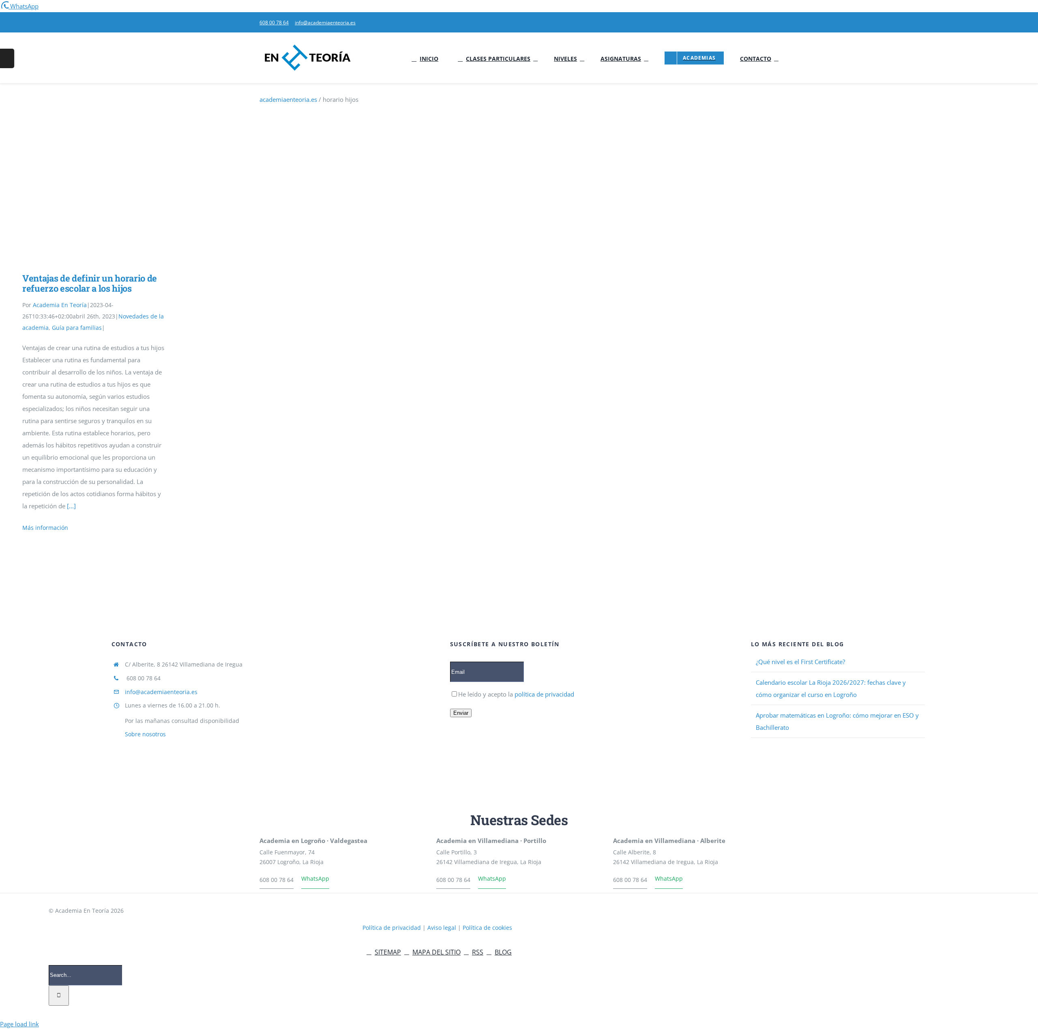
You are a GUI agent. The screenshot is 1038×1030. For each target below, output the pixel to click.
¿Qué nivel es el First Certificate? (800, 662)
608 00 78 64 (277, 880)
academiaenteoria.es (288, 99)
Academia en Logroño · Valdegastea (313, 840)
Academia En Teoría (60, 305)
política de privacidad (543, 694)
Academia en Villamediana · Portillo (491, 840)
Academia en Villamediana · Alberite (669, 840)
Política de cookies (487, 927)
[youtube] (750, 22)
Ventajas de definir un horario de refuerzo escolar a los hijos (82, 206)
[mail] (763, 22)
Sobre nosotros (145, 734)
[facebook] (866, 952)
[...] (71, 506)
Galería (105, 206)
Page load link (19, 1024)
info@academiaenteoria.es (161, 692)
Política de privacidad (392, 927)
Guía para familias (77, 327)
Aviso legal (442, 927)
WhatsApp (315, 878)
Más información (45, 527)
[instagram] (892, 952)
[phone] (776, 22)
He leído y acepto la (516, 694)
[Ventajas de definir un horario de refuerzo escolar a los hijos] (93, 206)
